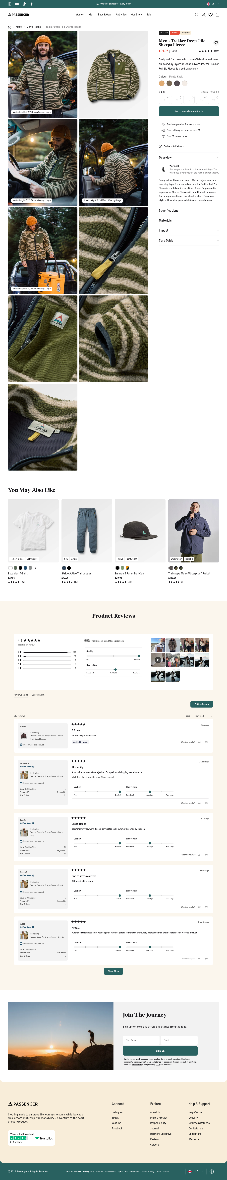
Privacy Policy (89, 1172)
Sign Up (160, 1051)
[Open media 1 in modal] (42, 74)
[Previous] (11, 533)
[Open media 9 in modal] (42, 427)
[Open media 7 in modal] (42, 338)
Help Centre (195, 1112)
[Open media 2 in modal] (113, 74)
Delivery (193, 1117)
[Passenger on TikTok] (24, 4)
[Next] (55, 533)
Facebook (117, 1128)
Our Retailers (196, 1128)
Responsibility (158, 1123)
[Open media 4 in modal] (113, 162)
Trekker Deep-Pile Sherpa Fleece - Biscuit (47, 885)
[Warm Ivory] (184, 83)
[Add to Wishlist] (216, 43)
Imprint (120, 1172)
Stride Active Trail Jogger (76, 573)
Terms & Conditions (73, 1172)
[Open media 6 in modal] (113, 250)
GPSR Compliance (132, 1172)
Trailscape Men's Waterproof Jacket (189, 573)
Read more (192, 69)
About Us (155, 1112)
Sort (188, 716)
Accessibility (110, 1172)
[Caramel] (169, 83)
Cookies (99, 1172)
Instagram (117, 1112)
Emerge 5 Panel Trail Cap (129, 573)
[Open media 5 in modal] (42, 250)
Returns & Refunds (199, 1123)
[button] (209, 51)
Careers (154, 1144)
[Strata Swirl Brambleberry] (177, 83)
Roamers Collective (160, 1134)
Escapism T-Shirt (18, 573)
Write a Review (204, 705)
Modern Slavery (147, 1172)
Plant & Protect (158, 1117)
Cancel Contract (162, 1172)
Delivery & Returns (174, 146)
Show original (107, 777)
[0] (210, 14)
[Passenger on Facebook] (31, 4)
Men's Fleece (34, 27)
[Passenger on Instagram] (9, 4)
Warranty (194, 1139)
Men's (19, 27)
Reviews (155, 1139)
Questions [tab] (38, 696)
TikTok (115, 1117)
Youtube (116, 1123)
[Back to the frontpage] (9, 27)
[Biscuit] (162, 83)
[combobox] (213, 4)
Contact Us (195, 1134)
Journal (154, 1128)
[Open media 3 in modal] (42, 162)
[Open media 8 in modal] (113, 338)
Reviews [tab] (21, 696)
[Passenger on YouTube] (17, 4)
